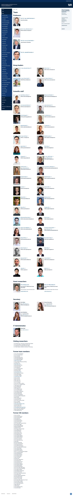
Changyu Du (4, 43)
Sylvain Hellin (4, 60)
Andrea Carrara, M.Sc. (18, 360)
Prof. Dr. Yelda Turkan (49, 284)
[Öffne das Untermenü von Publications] (11, 100)
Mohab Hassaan (4, 56)
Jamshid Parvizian (5, 17)
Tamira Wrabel (4, 91)
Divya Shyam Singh (5, 84)
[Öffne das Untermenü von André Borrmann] (11, 15)
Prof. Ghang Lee (24, 284)
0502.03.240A (25, 168)
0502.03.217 (49, 229)
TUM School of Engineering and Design (6, 5)
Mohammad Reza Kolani (6, 65)
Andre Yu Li (4, 95)
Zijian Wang (4, 88)
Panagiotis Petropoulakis (6, 78)
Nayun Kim (4, 67)
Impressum (8, 493)
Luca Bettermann (5, 28)
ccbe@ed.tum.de (64, 25)
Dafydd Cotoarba (5, 37)
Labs (3, 104)
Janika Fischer (4, 48)
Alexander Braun (4, 30)
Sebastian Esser (4, 45)
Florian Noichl (4, 75)
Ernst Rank (4, 19)
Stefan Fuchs (4, 50)
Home (3, 9)
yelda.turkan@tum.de (47, 291)
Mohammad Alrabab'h (5, 22)
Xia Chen (3, 35)
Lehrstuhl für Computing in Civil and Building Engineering (9, 4)
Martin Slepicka (4, 86)
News (3, 11)
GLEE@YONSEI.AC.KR (24, 291)
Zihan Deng (4, 41)
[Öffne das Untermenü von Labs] (11, 104)
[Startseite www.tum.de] (70, 4)
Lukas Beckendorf (5, 24)
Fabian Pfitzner (4, 80)
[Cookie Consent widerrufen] (71, 494)
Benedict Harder (4, 54)
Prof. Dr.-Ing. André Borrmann (27, 18)
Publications (4, 100)
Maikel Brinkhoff (4, 32)
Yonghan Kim (4, 69)
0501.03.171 (25, 303)
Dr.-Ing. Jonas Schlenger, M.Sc (19, 403)
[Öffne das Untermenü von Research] (11, 97)
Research (3, 97)
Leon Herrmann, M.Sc (17, 376)
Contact (3, 108)
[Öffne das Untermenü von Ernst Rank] (11, 19)
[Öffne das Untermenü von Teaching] (11, 102)
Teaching (3, 102)
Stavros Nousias (5, 76)
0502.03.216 (49, 157)
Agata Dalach (4, 39)
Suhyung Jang (4, 63)
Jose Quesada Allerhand (6, 82)
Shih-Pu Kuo (4, 71)
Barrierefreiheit (14, 493)
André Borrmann (4, 15)
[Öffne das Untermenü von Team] (11, 13)
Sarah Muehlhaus (5, 73)
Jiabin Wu (3, 93)
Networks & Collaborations (6, 106)
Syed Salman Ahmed (5, 20)
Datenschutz (3, 493)
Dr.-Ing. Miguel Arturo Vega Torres (20, 407)
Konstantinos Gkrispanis (6, 52)
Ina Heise (3, 58)
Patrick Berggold (4, 26)
